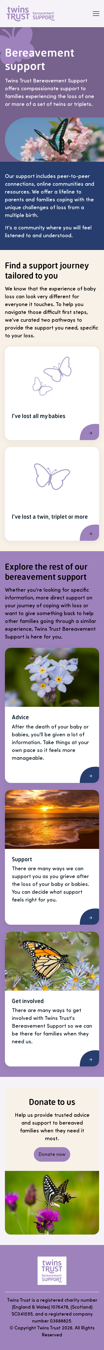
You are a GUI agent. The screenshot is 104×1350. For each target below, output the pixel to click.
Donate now (52, 1154)
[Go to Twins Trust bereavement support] (52, 1271)
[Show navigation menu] (96, 13)
